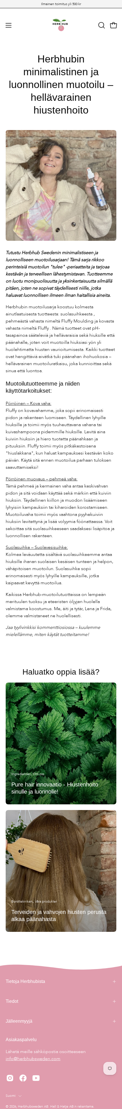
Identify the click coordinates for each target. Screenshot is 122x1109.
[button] (101, 25)
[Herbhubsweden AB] (61, 25)
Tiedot (12, 1001)
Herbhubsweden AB (33, 1106)
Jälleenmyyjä (19, 1021)
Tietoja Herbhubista (25, 981)
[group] (61, 4)
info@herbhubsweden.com (33, 1059)
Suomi (11, 1095)
